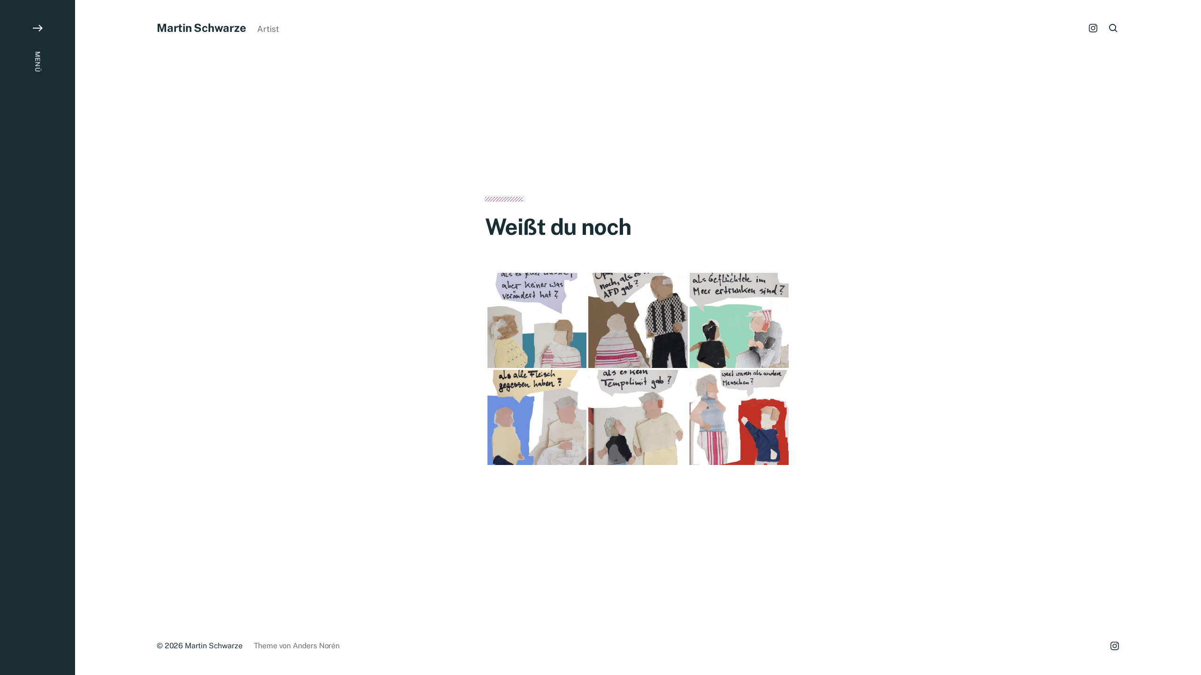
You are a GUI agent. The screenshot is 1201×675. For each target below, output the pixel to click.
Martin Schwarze (201, 27)
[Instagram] (1093, 28)
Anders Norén (316, 645)
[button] (37, 337)
